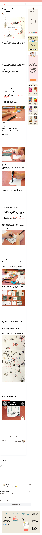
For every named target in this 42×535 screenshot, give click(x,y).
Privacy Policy (15, 518)
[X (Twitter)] (10, 436)
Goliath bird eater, (21, 218)
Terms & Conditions (15, 519)
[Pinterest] (16, 436)
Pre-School (19, 13)
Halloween (16, 13)
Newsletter (14, 516)
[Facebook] (5, 436)
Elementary (13, 13)
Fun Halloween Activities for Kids (5, 491)
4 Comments (3, 14)
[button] (25, 4)
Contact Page (15, 525)
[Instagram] (32, 32)
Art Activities (9, 13)
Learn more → (33, 0)
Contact (14, 517)
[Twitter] (5, 524)
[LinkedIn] (22, 436)
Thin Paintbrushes (7, 97)
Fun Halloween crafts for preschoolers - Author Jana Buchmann (10, 498)
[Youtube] (30, 32)
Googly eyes (6, 103)
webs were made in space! (13, 217)
